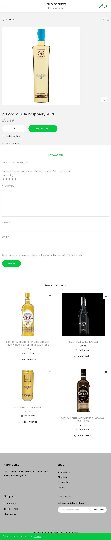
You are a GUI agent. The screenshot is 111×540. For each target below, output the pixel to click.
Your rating (8, 175)
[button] (11, 136)
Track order (10, 503)
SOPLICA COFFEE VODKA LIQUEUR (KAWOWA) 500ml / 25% (83, 420)
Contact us (10, 514)
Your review (8, 185)
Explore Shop (64, 482)
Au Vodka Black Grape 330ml (27, 407)
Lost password (11, 508)
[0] (99, 6)
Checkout (63, 477)
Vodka (16, 143)
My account (64, 472)
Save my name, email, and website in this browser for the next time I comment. (42, 255)
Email (5, 236)
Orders (61, 487)
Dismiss (37, 536)
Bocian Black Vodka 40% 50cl (83, 342)
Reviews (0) (55, 155)
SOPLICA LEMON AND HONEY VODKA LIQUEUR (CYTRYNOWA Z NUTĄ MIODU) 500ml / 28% (27, 343)
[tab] (55, 155)
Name (6, 222)
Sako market (55, 4)
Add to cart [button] (29, 353)
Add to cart (43, 128)
